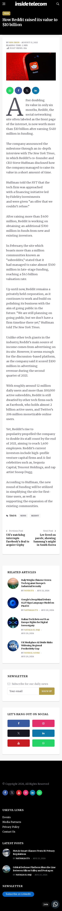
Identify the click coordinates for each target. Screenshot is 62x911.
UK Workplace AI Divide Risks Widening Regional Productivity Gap (36, 645)
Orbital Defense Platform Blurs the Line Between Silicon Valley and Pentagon (34, 869)
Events (6, 817)
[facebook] (18, 90)
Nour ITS (29, 590)
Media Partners (11, 822)
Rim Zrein (14, 42)
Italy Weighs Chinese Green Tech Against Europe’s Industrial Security (36, 583)
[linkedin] (35, 90)
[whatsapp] (10, 90)
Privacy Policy (10, 826)
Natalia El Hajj (32, 630)
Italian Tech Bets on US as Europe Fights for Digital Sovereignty (35, 622)
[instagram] (43, 723)
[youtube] (18, 743)
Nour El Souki (32, 653)
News (23, 515)
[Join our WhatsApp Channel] (50, 904)
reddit (35, 515)
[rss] (43, 733)
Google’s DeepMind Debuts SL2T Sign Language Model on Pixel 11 (37, 602)
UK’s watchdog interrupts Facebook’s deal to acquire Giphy (17, 539)
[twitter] (27, 90)
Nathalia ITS (31, 610)
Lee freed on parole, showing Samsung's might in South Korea (44, 539)
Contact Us (8, 831)
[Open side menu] (3, 3)
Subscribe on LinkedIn (18, 893)
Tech (6, 13)
